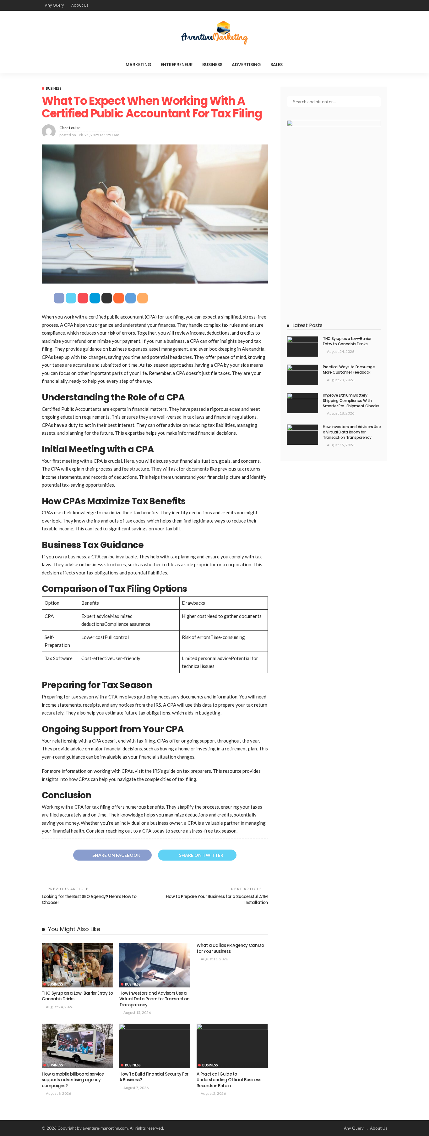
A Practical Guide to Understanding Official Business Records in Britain (229, 1080)
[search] (300, 64)
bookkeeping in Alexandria (236, 349)
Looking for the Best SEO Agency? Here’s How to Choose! (89, 899)
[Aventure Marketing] (214, 33)
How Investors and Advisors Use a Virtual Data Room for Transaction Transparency (154, 999)
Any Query (54, 5)
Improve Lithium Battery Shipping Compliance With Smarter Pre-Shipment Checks (351, 401)
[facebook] (359, 5)
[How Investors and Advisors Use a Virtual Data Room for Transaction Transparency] (155, 965)
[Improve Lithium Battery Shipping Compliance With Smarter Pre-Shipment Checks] (302, 403)
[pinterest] (375, 5)
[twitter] (367, 5)
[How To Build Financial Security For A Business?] (155, 1046)
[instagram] (383, 5)
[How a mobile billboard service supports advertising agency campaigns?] (77, 1046)
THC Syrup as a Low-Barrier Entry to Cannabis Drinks (77, 996)
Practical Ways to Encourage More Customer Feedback (349, 369)
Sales (276, 64)
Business (212, 64)
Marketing (138, 64)
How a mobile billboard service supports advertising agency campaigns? (73, 1080)
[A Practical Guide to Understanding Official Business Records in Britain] (232, 1046)
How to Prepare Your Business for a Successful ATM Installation (217, 899)
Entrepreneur (177, 64)
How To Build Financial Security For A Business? (153, 1077)
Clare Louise (69, 127)
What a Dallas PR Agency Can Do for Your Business (230, 948)
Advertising (246, 64)
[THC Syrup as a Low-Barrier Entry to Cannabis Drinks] (77, 965)
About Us (80, 5)
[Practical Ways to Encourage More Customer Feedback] (302, 375)
